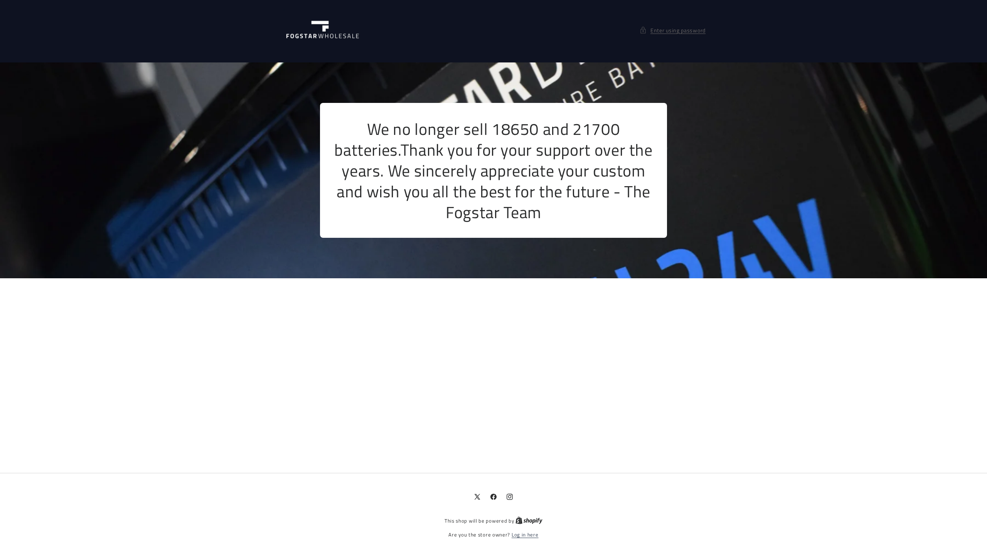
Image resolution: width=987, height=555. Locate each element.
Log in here (525, 534)
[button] (673, 30)
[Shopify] (528, 521)
